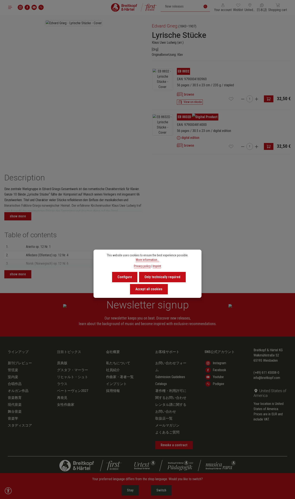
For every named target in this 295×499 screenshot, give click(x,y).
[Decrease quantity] (243, 99)
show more (18, 216)
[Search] (205, 6)
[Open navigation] (10, 7)
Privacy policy (142, 266)
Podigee (218, 384)
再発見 (62, 398)
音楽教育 (15, 398)
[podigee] (41, 7)
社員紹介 (113, 370)
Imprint (157, 266)
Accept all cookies (148, 289)
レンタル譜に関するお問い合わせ (170, 408)
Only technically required (162, 277)
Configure (124, 277)
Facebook (219, 370)
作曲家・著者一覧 (120, 377)
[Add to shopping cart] (268, 98)
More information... (147, 260)
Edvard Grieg (165, 26)
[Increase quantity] (256, 99)
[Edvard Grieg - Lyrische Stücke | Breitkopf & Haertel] (74, 23)
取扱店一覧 (164, 418)
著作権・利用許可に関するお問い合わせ (170, 394)
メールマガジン (167, 425)
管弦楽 (13, 370)
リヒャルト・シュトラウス (72, 380)
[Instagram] (20, 7)
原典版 (62, 363)
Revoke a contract (174, 445)
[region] (74, 88)
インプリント (116, 384)
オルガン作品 (18, 391)
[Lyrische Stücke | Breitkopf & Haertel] (163, 79)
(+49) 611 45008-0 (266, 373)
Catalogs (161, 384)
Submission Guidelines (170, 377)
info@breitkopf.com (267, 378)
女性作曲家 (65, 405)
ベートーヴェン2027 (72, 391)
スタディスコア (20, 425)
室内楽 (13, 377)
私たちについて (118, 363)
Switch (161, 490)
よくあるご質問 (167, 432)
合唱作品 (15, 384)
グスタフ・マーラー (72, 370)
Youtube (218, 377)
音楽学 (13, 418)
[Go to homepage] (134, 7)
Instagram (219, 363)
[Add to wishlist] (231, 98)
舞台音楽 (15, 411)
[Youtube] (34, 7)
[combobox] (181, 6)
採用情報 (113, 391)
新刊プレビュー (20, 363)
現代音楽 (15, 405)
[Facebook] (27, 7)
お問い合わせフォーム (170, 366)
